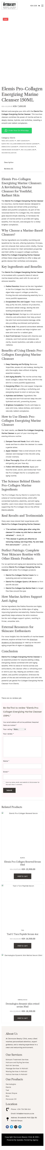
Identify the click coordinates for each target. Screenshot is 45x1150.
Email (6, 772)
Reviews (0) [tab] (8, 169)
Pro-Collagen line (28, 149)
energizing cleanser (9, 146)
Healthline (29, 645)
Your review (8, 734)
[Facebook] (7, 1126)
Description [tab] (8, 162)
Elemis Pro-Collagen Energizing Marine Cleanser (20, 143)
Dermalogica (22, 999)
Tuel (22, 930)
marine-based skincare (10, 149)
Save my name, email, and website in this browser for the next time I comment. (22, 783)
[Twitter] (11, 1126)
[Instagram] (15, 1126)
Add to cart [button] (22, 876)
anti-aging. (10, 140)
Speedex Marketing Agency (27, 1140)
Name (6, 761)
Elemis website (8, 510)
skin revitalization (9, 152)
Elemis (12, 138)
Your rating (8, 729)
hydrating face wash (26, 146)
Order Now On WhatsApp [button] (18, 130)
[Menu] (42, 6)
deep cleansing (22, 140)
